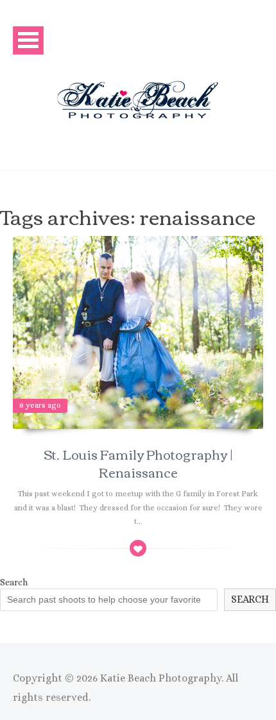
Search (14, 582)
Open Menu (28, 40)
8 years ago (40, 405)
